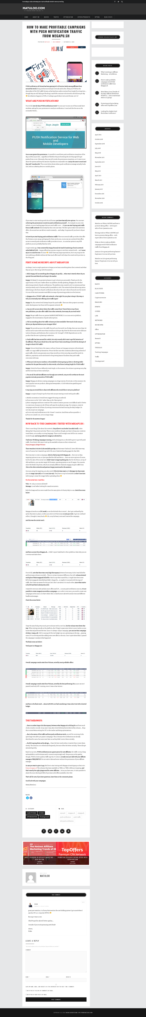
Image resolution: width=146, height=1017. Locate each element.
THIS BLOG (98, 348)
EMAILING (98, 302)
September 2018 (100, 144)
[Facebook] (114, 1)
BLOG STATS (108, 17)
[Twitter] (118, 1)
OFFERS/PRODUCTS (84, 17)
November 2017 (99, 157)
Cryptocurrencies (100, 298)
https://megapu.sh (31, 768)
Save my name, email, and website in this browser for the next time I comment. (50, 986)
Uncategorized (44, 817)
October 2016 (99, 203)
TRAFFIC (56, 17)
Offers (97, 329)
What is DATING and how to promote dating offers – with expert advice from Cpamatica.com (107, 225)
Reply (83, 902)
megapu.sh (71, 813)
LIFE (96, 316)
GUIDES (41, 813)
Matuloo (47, 42)
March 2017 (98, 180)
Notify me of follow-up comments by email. (40, 990)
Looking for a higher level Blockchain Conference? (109, 112)
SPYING (97, 17)
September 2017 (100, 162)
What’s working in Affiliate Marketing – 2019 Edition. (109, 73)
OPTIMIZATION (68, 17)
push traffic (77, 817)
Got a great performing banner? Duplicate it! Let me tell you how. (106, 261)
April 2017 (98, 175)
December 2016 (99, 194)
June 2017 (98, 166)
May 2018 (98, 153)
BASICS (46, 17)
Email (48, 977)
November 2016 (100, 198)
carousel (62, 813)
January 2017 (99, 189)
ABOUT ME (36, 17)
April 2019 (98, 135)
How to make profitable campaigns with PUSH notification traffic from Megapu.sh (108, 83)
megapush (81, 813)
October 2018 (99, 139)
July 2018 (98, 148)
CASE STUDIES (31, 813)
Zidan (36, 904)
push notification (65, 817)
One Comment (57, 42)
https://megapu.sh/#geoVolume (35, 445)
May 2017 (98, 171)
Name (28, 977)
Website (68, 977)
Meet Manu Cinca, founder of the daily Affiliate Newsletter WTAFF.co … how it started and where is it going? (110, 95)
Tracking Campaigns (101, 352)
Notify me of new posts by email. (37, 994)
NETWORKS (98, 320)
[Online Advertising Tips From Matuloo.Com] (33, 9)
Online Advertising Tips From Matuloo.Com (79, 1012)
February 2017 (99, 185)
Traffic (97, 357)
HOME (26, 17)
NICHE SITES (99, 325)
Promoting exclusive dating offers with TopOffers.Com (109, 104)
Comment (28, 950)
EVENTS (97, 307)
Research (98, 338)
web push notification (67, 821)
